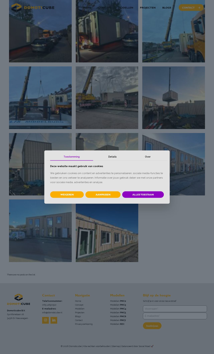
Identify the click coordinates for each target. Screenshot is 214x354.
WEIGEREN (67, 194)
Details (112, 156)
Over (147, 156)
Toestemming (72, 156)
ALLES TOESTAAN (143, 194)
